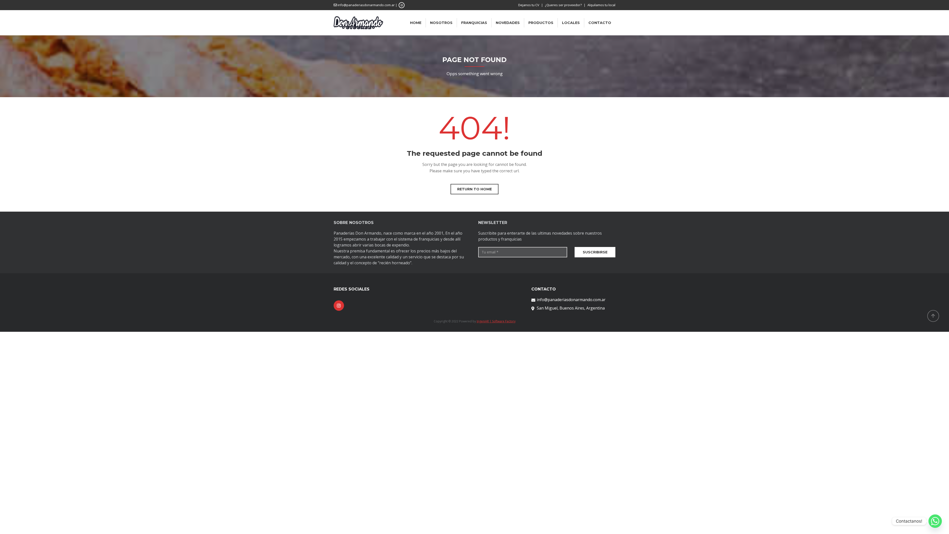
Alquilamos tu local (601, 5)
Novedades (508, 23)
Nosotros (441, 23)
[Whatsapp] (935, 521)
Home (415, 23)
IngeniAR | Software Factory (496, 321)
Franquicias (474, 23)
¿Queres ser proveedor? (563, 5)
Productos (540, 23)
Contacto (599, 23)
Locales (571, 23)
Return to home (474, 189)
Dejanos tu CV (528, 5)
